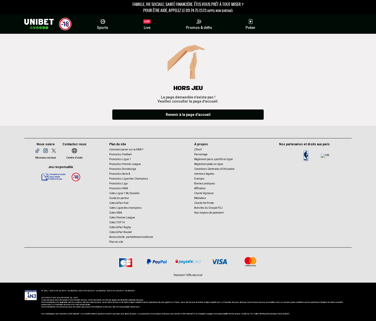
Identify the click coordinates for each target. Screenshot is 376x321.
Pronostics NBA (118, 188)
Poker (251, 28)
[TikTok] (37, 150)
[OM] (324, 155)
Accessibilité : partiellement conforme (131, 237)
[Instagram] (45, 150)
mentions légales (204, 173)
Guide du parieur (119, 198)
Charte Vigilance (204, 193)
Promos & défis (199, 28)
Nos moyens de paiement (209, 212)
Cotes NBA (115, 212)
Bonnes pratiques (204, 183)
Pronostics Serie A (119, 173)
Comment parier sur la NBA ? (126, 149)
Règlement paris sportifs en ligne (213, 159)
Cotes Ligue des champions (125, 207)
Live (147, 28)
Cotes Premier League (122, 217)
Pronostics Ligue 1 (120, 159)
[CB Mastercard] (250, 261)
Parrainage (200, 154)
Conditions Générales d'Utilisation (214, 169)
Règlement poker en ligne (208, 164)
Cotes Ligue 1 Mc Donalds (124, 193)
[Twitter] (53, 150)
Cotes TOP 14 (117, 222)
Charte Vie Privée (204, 203)
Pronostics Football (120, 154)
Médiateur (200, 198)
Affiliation (200, 188)
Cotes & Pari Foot (118, 203)
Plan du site (116, 241)
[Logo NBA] (306, 155)
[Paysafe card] (188, 261)
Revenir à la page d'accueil (188, 115)
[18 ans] (76, 177)
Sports (102, 28)
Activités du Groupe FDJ (208, 207)
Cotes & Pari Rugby (120, 227)
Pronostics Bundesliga (122, 169)
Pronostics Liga (118, 183)
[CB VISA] (219, 261)
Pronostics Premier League (125, 164)
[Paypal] (156, 261)
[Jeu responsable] (53, 177)
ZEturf (198, 149)
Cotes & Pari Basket (120, 232)
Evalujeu (199, 178)
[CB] (125, 262)
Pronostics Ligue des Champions (128, 178)
